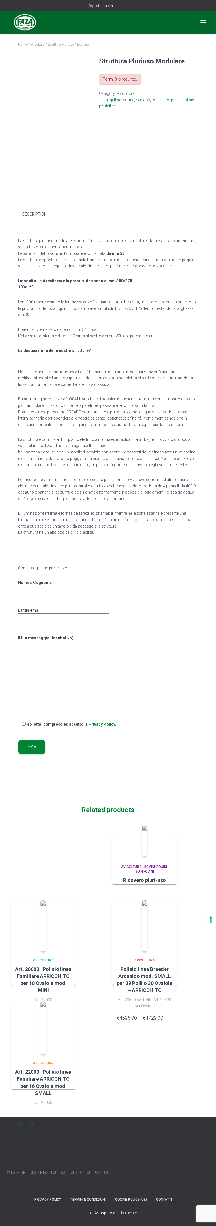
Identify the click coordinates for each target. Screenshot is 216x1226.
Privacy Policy (47, 1200)
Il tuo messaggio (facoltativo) (45, 638)
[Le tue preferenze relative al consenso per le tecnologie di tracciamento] (210, 919)
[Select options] (170, 1018)
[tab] (38, 214)
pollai (176, 100)
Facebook (119, 6)
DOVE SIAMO (181, 1199)
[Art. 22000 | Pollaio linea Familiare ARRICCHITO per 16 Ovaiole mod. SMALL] (43, 1028)
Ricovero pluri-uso (144, 880)
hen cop (143, 100)
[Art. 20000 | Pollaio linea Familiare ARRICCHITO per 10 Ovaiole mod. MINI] (43, 925)
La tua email (29, 610)
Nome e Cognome (35, 582)
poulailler (107, 106)
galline (128, 100)
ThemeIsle (127, 1213)
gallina (115, 100)
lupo (165, 100)
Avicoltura (37, 45)
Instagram (126, 6)
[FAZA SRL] (27, 22)
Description (34, 214)
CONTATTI (164, 1200)
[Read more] (170, 892)
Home (22, 45)
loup (156, 100)
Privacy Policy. (102, 724)
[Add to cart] (68, 1123)
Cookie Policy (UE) (131, 1200)
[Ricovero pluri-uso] (144, 840)
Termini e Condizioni (88, 1200)
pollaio (188, 100)
